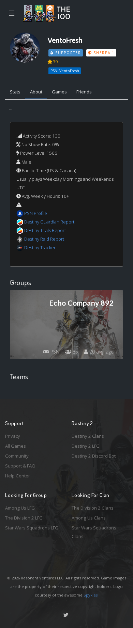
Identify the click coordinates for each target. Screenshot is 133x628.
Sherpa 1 (103, 52)
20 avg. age (101, 351)
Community (17, 456)
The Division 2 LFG (24, 518)
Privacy (12, 436)
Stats (15, 92)
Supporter (67, 52)
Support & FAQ (20, 466)
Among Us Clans (89, 518)
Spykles (91, 595)
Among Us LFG (20, 508)
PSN (54, 351)
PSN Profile (35, 213)
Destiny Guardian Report (49, 222)
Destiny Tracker (40, 247)
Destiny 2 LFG (86, 446)
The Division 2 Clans (93, 508)
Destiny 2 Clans (88, 436)
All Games (15, 446)
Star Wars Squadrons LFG (31, 528)
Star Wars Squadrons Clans (94, 532)
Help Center (17, 476)
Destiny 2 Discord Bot (94, 456)
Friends (84, 92)
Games (59, 92)
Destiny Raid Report (44, 239)
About (36, 92)
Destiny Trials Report (45, 230)
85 (74, 351)
